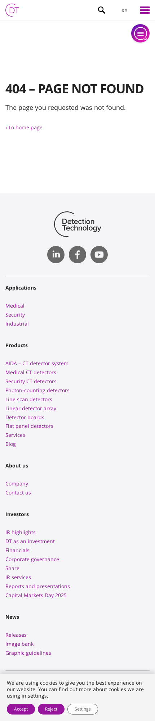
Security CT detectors (31, 381)
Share (12, 568)
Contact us (18, 492)
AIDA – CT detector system (36, 363)
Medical (15, 305)
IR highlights (20, 532)
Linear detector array (30, 408)
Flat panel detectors (29, 425)
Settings (83, 709)
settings (37, 696)
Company (16, 483)
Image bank (19, 643)
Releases (16, 634)
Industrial (17, 323)
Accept (21, 709)
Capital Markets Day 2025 (36, 595)
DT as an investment (30, 541)
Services (15, 434)
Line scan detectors (28, 399)
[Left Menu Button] (145, 10)
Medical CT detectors (30, 372)
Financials (17, 550)
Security (15, 314)
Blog (10, 443)
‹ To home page (24, 127)
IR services (18, 577)
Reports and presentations (37, 586)
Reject (51, 709)
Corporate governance (32, 559)
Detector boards (24, 417)
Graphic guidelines (28, 652)
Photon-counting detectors (37, 390)
